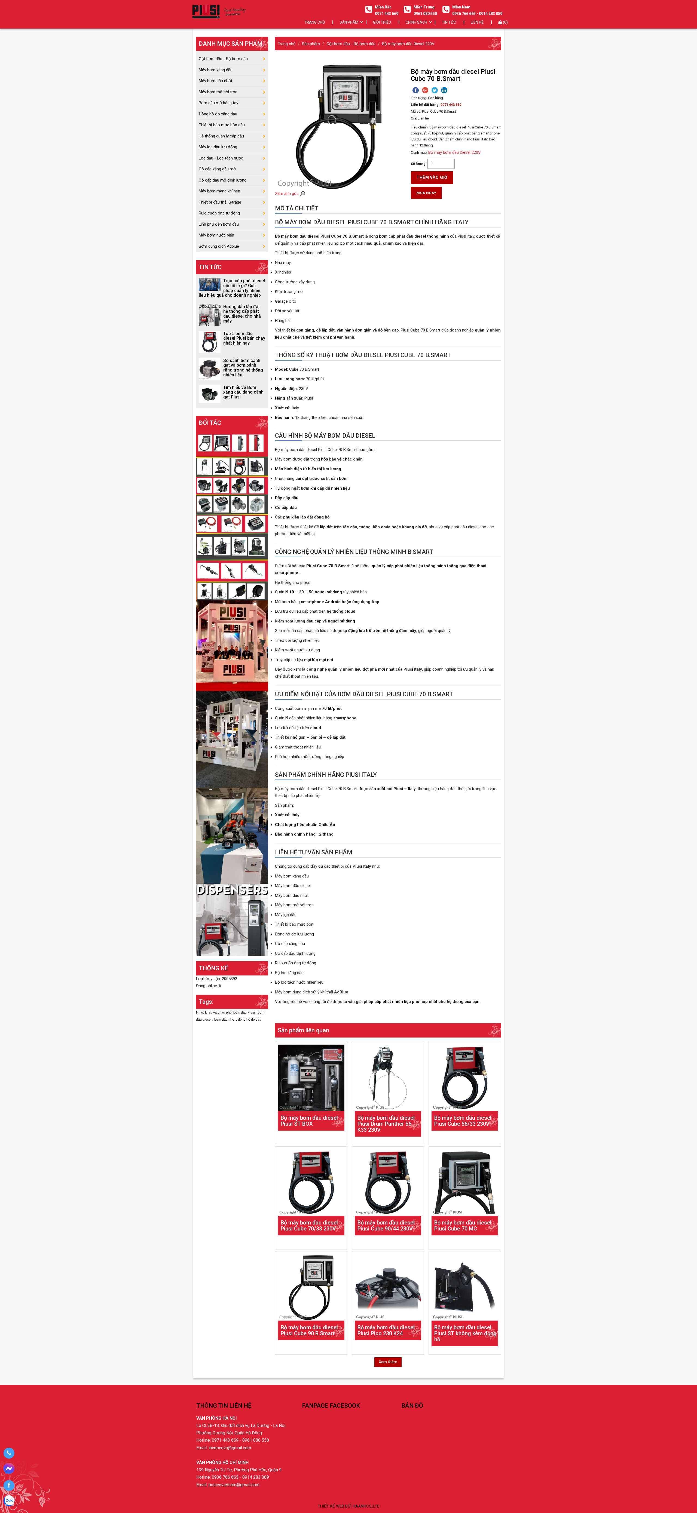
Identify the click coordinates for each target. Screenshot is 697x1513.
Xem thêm (388, 1361)
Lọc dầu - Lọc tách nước (221, 158)
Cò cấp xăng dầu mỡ (217, 169)
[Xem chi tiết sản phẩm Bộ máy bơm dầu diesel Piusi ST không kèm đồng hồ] (465, 1287)
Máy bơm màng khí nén (219, 191)
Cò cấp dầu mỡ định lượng (222, 180)
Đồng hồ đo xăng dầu (218, 114)
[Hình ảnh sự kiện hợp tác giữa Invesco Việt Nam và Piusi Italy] (232, 738)
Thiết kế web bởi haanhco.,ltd (349, 1506)
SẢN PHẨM (349, 22)
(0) (505, 22)
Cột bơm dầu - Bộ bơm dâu (223, 58)
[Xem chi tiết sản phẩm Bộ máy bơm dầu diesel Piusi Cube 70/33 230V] (311, 1182)
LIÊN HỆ (477, 22)
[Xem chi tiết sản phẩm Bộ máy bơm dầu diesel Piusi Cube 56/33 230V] (465, 1078)
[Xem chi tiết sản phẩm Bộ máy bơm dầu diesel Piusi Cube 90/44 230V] (388, 1182)
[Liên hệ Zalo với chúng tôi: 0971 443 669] (9, 1501)
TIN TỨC (449, 22)
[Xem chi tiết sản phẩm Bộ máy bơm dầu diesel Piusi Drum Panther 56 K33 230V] (388, 1078)
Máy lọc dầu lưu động (218, 147)
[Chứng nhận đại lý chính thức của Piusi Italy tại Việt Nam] (232, 645)
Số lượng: (419, 164)
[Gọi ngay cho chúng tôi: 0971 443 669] (9, 1453)
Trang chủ (314, 22)
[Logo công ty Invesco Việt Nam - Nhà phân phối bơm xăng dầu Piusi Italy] (218, 11)
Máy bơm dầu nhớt (215, 80)
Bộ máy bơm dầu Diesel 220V (454, 152)
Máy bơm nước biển (216, 235)
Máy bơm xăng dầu (216, 69)
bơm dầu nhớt (225, 1019)
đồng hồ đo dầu (249, 1019)
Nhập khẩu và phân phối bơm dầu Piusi (226, 1012)
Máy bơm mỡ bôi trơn (218, 92)
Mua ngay (426, 193)
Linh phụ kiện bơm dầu (219, 224)
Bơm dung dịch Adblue (219, 246)
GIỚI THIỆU (382, 22)
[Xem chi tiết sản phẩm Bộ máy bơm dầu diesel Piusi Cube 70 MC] (465, 1182)
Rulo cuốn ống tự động (219, 213)
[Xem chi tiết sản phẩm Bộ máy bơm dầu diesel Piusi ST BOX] (311, 1078)
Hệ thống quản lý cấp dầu (221, 136)
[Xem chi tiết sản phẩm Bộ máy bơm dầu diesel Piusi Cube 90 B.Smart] (311, 1287)
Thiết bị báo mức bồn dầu (222, 124)
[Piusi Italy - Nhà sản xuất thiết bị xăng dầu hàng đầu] (232, 514)
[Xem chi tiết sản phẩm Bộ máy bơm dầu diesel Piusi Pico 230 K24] (388, 1287)
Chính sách (416, 22)
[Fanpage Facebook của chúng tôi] (9, 1485)
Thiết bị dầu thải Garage (220, 202)
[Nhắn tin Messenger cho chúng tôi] (9, 1469)
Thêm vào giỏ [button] (432, 177)
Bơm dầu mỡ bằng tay (218, 102)
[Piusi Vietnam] (232, 835)
